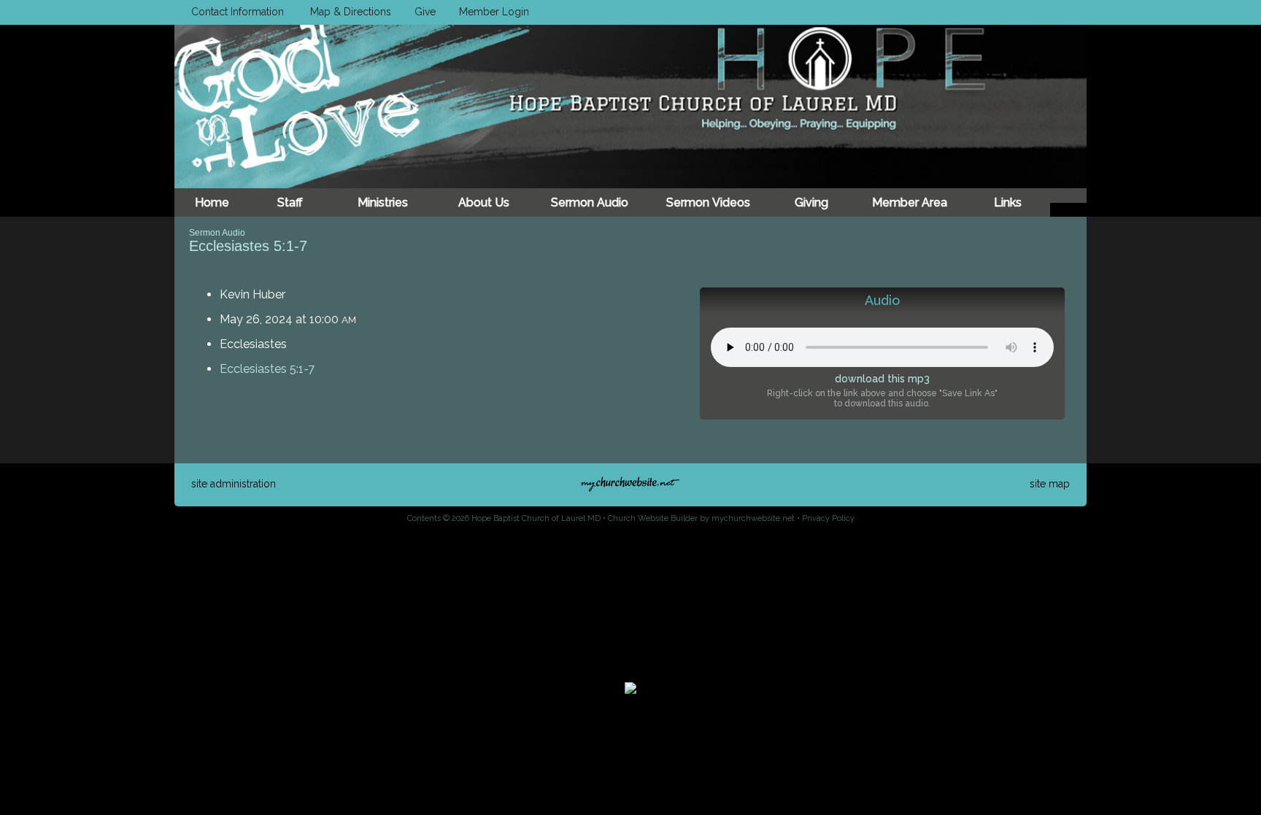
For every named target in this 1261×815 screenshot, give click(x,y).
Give (422, 12)
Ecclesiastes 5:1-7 (267, 369)
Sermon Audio (217, 233)
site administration (233, 484)
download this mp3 (882, 379)
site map (1050, 484)
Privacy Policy (828, 518)
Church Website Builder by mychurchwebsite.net (701, 518)
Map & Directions (347, 12)
